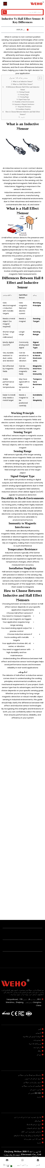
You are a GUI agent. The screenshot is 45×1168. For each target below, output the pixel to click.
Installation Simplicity (24, 109)
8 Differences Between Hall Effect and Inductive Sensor (22, 88)
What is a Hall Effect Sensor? (23, 84)
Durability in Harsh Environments (24, 102)
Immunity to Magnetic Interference (24, 104)
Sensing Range (24, 97)
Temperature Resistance (24, 107)
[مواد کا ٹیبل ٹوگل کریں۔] (38, 78)
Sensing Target (24, 94)
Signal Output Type (24, 99)
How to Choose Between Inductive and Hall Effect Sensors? (23, 113)
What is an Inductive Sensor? (23, 81)
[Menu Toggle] (5, 3)
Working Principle (24, 92)
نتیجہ (22, 117)
